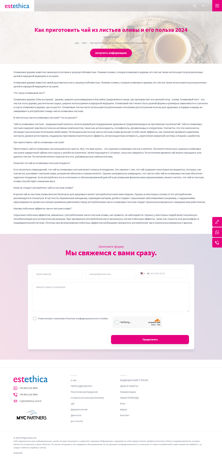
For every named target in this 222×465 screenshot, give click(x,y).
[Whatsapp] (217, 232)
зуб (72, 403)
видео (123, 409)
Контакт (124, 415)
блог (84, 43)
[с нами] (217, 222)
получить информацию (111, 53)
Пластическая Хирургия (84, 392)
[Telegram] (217, 243)
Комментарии (128, 392)
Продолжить (150, 339)
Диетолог (76, 415)
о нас (74, 380)
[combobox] (144, 273)
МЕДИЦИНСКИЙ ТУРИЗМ (134, 380)
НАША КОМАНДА (129, 397)
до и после (77, 421)
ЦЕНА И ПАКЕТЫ (129, 386)
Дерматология (79, 409)
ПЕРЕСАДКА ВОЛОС (81, 386)
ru (203, 5)
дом (77, 43)
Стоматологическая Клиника (87, 397)
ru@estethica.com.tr (30, 401)
